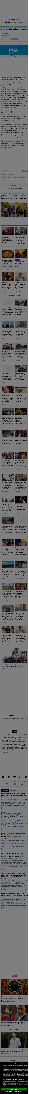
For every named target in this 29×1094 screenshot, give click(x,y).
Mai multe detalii (8, 1068)
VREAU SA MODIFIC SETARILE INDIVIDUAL (14, 1091)
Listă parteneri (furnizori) (6, 1086)
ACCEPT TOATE (14, 1089)
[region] (14, 1078)
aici (8, 1074)
